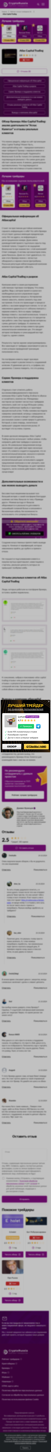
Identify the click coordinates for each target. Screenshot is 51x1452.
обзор (12, 746)
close (48, 701)
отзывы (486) (36, 746)
